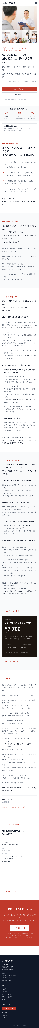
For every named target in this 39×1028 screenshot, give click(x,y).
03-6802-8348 (6, 850)
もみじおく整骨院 (9, 3)
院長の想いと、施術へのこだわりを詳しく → (15, 807)
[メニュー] (35, 3)
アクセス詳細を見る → (9, 891)
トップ (3, 989)
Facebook (4, 1018)
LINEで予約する (19, 89)
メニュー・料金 (6, 994)
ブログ (3, 999)
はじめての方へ (19, 95)
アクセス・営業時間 (7, 997)
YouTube (4, 1013)
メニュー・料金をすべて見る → (11, 661)
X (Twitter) (5, 1015)
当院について (5, 992)
